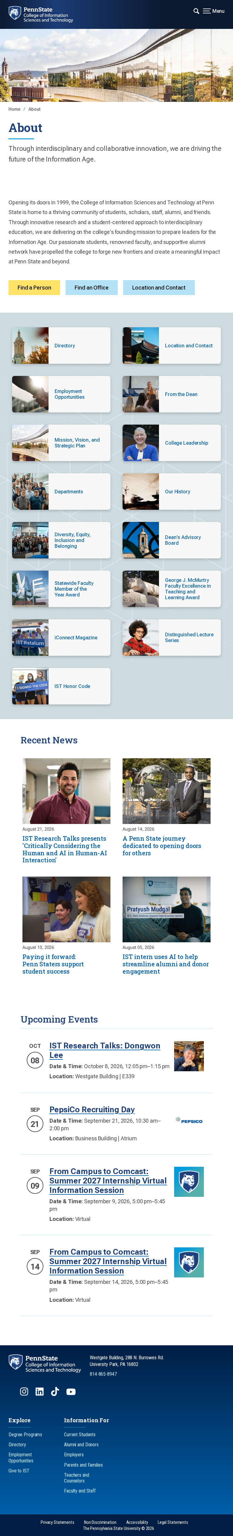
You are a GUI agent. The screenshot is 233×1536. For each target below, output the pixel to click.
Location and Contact (159, 287)
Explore (19, 1420)
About (34, 109)
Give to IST (18, 1471)
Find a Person (34, 287)
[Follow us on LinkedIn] (40, 1394)
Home (14, 109)
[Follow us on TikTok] (55, 1394)
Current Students (80, 1434)
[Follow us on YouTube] (71, 1394)
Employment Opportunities (20, 1457)
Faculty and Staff (80, 1491)
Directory (17, 1444)
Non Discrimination (100, 1522)
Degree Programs (25, 1434)
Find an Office (91, 287)
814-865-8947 (103, 1374)
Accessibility (137, 1522)
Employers (74, 1455)
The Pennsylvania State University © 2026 (118, 1528)
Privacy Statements (57, 1522)
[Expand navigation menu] (196, 10)
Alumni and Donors (81, 1444)
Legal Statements (173, 1522)
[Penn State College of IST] (45, 14)
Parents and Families (83, 1465)
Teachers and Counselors (76, 1478)
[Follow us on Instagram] (24, 1394)
